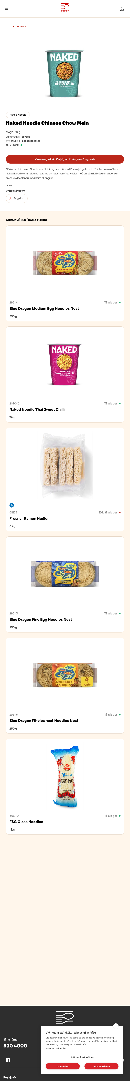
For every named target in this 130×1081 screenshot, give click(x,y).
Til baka (21, 26)
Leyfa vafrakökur (101, 1066)
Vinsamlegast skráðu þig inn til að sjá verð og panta (65, 159)
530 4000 (15, 1045)
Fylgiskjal (19, 198)
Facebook (8, 1060)
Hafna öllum (63, 1066)
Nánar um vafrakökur (56, 1048)
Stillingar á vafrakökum (82, 1057)
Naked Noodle (17, 114)
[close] (116, 1026)
